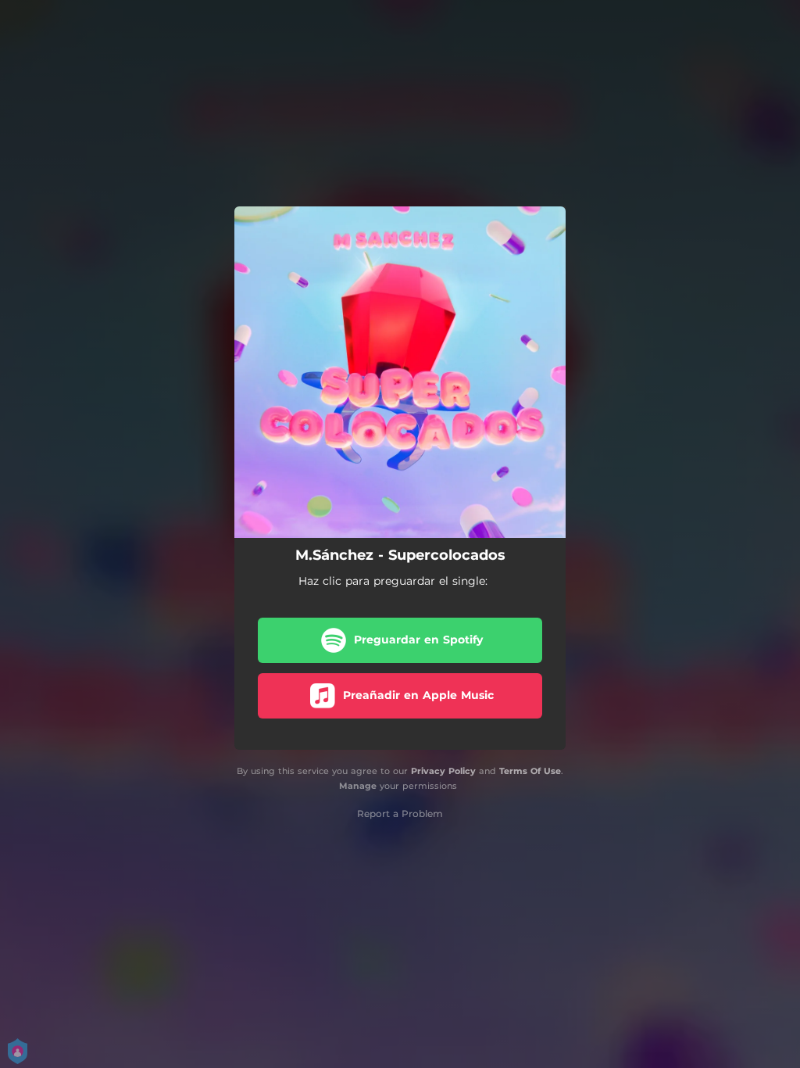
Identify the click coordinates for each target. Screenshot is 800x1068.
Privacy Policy (443, 770)
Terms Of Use (530, 770)
